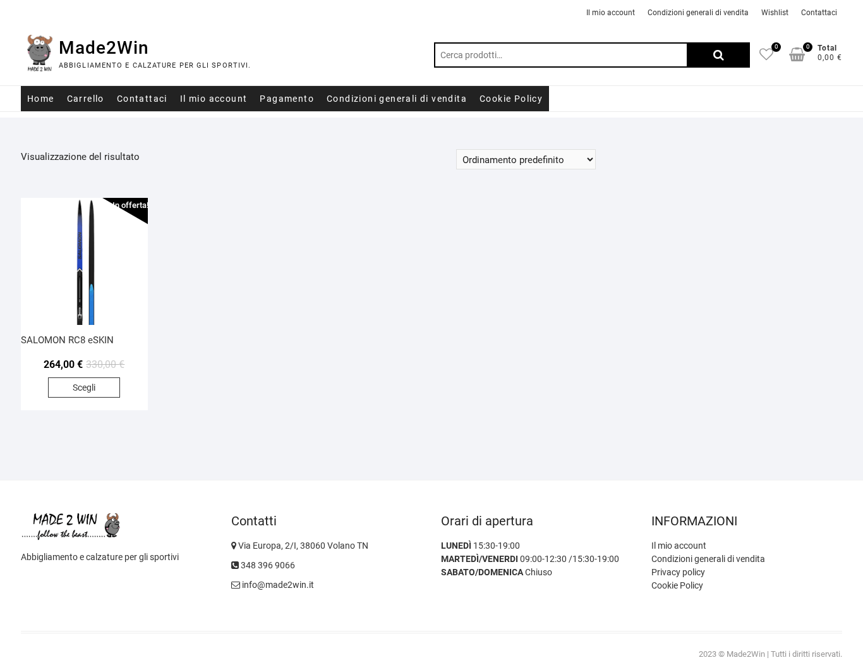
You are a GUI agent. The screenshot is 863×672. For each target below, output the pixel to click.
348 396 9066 (267, 565)
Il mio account (610, 12)
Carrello (85, 99)
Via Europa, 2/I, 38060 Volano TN (302, 546)
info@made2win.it (277, 585)
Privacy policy (678, 572)
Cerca (718, 55)
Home (40, 99)
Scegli (84, 387)
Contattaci (819, 12)
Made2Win (104, 47)
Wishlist (774, 12)
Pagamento (287, 99)
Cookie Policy (511, 99)
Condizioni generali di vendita (698, 12)
